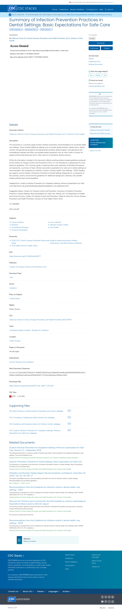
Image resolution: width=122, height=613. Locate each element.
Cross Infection (55, 222)
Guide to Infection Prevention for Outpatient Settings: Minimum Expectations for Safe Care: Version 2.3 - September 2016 (46, 449)
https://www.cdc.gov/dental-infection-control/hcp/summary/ (89, 14)
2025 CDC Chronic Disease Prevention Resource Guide (29, 241)
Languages (53, 591)
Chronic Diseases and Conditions (21, 362)
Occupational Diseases (19, 227)
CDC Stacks (15, 555)
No (105, 75)
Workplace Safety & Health (20, 330)
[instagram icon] (109, 597)
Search (110, 9)
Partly (98, 75)
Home (54, 9)
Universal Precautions (19, 230)
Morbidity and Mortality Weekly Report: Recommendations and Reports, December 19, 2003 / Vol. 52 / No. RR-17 (47, 474)
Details (91, 59)
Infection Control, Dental (59, 225)
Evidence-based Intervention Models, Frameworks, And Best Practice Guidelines (66, 241)
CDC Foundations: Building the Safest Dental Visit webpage (31, 417)
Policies (40, 591)
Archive (66, 591)
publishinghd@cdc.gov (97, 86)
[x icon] (105, 597)
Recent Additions (77, 9)
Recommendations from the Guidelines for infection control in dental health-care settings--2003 (44, 488)
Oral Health (54, 227)
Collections (63, 9)
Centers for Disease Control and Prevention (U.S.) (28, 267)
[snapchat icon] (109, 601)
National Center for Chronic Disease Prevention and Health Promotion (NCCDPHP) (41, 320)
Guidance (13, 288)
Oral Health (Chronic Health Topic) (24, 246)
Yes (91, 75)
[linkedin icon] (112, 597)
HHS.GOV (103, 608)
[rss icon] (112, 601)
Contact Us (96, 567)
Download (100, 43)
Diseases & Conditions (40, 330)
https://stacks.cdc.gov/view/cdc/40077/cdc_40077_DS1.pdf (31, 386)
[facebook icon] (102, 597)
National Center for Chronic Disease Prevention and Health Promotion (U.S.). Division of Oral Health (47, 134)
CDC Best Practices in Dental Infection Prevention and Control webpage (36, 411)
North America (15, 341)
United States (15, 298)
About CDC (27, 591)
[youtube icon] (102, 601)
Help (101, 9)
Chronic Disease (17, 222)
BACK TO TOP (95, 151)
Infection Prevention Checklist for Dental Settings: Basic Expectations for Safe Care (45, 461)
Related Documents (96, 64)
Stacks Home (70, 555)
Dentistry (14, 225)
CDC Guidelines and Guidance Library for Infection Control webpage (34, 424)
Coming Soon (92, 9)
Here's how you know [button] (107, 2)
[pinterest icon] (105, 601)
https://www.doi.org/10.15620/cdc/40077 (25, 256)
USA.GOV (111, 608)
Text (11, 277)
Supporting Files (94, 61)
